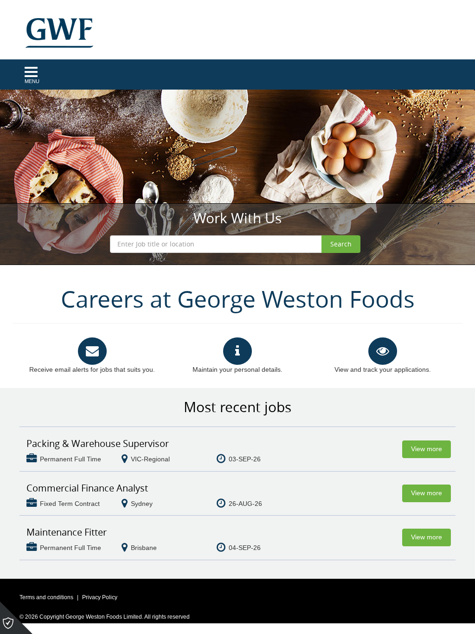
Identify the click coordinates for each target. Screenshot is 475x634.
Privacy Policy (99, 597)
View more (426, 449)
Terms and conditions (46, 597)
